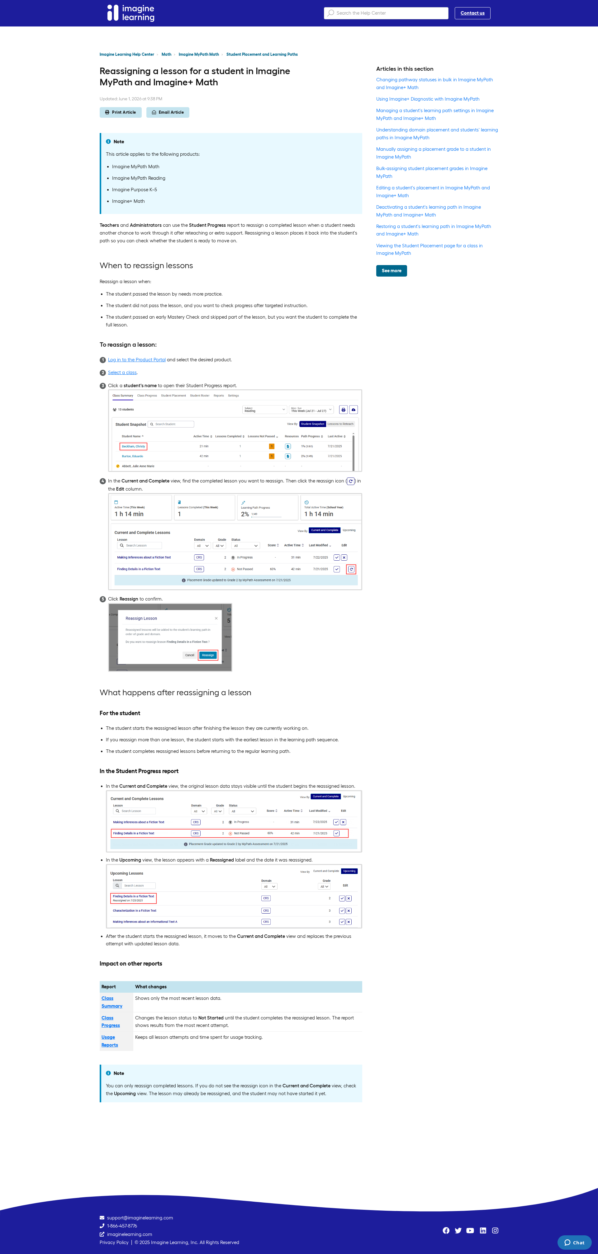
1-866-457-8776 (122, 1225)
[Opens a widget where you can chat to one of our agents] (574, 1243)
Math (166, 54)
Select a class (122, 372)
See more (391, 270)
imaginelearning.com (129, 1234)
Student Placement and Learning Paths (262, 54)
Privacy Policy (114, 1242)
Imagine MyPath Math (199, 54)
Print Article (124, 112)
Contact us (473, 13)
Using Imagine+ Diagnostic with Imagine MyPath (428, 99)
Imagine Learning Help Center (127, 54)
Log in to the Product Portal (137, 359)
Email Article (171, 112)
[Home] (130, 13)
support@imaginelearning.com (140, 1217)
